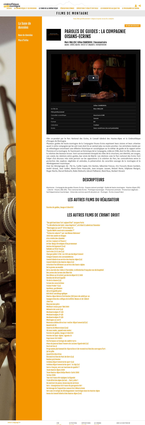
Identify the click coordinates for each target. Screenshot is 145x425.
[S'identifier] (136, 5)
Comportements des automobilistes (59, 257)
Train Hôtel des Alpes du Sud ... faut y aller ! (62, 380)
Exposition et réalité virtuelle (87, 8)
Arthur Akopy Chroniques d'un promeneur (61, 244)
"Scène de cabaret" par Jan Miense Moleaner (63, 233)
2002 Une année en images (56, 236)
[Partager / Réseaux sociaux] (140, 5)
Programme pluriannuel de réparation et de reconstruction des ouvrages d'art (75, 349)
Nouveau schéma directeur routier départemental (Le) (66, 322)
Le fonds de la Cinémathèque (48, 8)
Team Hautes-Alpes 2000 (55, 370)
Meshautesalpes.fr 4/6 (54, 312)
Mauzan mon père (52, 304)
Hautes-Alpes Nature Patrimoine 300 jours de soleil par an (68, 296)
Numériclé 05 (51, 325)
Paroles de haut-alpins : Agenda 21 (59, 336)
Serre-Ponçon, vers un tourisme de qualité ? (63, 367)
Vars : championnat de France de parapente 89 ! (64, 386)
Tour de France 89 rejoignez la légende (60, 378)
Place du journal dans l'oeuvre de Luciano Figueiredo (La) (67, 343)
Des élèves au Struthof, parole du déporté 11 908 (64, 275)
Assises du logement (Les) (55, 246)
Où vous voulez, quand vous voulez (58, 330)
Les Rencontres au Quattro (110, 8)
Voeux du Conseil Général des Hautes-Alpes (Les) (64, 393)
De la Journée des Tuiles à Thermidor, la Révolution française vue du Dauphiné (75, 270)
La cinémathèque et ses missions (25, 8)
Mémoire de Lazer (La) (54, 309)
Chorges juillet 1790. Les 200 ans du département (64, 254)
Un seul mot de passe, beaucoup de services (62, 383)
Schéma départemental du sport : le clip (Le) (63, 364)
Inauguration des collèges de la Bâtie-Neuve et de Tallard (67, 299)
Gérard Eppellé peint (54, 291)
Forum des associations (55, 283)
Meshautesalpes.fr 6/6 (54, 317)
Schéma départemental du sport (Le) (60, 362)
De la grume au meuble (54, 267)
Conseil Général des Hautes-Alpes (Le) (60, 262)
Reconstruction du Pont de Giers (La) (60, 357)
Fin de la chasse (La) (53, 280)
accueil (9, 8)
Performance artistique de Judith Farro (61, 341)
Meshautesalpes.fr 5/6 (54, 315)
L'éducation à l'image (67, 8)
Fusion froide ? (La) (53, 286)
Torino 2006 (51, 375)
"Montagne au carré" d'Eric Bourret (60, 228)
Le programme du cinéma (130, 8)
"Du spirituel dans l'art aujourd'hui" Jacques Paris (65, 223)
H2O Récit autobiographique (56, 293)
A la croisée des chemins (55, 238)
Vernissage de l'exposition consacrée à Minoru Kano (65, 388)
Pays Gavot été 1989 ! (54, 338)
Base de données (25, 35)
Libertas (49, 301)
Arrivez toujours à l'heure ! (56, 241)
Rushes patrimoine (53, 359)
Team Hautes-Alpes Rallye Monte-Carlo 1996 (62, 372)
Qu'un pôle (50, 351)
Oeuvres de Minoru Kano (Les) (57, 328)
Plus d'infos (23, 40)
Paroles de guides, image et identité (59, 207)
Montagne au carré (53, 320)
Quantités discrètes (54, 354)
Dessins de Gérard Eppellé (55, 278)
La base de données (24, 25)
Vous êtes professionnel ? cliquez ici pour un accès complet (93, 19)
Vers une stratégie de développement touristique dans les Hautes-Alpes (73, 391)
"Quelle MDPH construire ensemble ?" (60, 230)
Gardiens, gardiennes (54, 288)
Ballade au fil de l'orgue (55, 249)
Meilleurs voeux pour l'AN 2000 (57, 307)
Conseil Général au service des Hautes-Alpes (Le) (64, 259)
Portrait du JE (51, 346)
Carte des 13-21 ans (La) (55, 251)
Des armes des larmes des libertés (59, 273)
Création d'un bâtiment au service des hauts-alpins (65, 265)
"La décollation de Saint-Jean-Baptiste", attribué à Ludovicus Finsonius (73, 225)
